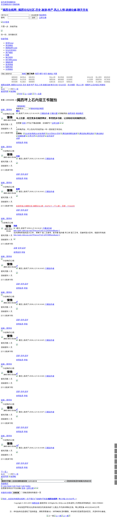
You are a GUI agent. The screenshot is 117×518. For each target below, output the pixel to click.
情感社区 (69, 81)
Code (23, 486)
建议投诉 (107, 77)
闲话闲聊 (69, 77)
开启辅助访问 (6, 4)
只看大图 (53, 113)
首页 (9, 43)
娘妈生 (50, 74)
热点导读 (23, 79)
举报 (26, 143)
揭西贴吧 (11, 48)
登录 (24, 123)
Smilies (28, 486)
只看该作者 (44, 113)
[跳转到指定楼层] (36, 108)
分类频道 (9, 69)
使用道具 (19, 143)
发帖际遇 (9, 62)
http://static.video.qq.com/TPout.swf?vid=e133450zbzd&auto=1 (37, 230)
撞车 (41, 74)
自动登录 (35, 15)
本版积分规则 (6, 493)
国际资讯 (32, 77)
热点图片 (23, 81)
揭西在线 (35, 503)
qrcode (55, 95)
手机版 (45, 499)
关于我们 (30, 499)
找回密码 (42, 15)
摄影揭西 (61, 79)
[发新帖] (12, 91)
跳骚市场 (99, 79)
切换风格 (16, 4)
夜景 (37, 74)
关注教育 (69, 79)
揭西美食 (52, 79)
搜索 (24, 74)
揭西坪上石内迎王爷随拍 (95, 85)
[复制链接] (21, 106)
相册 (7, 55)
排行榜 (11, 60)
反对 (26, 174)
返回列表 (4, 91)
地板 (15, 226)
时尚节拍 (90, 81)
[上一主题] (27, 94)
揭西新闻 (14, 77)
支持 (22, 174)
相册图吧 (32, 81)
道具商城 (9, 64)
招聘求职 (9, 67)
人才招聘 (90, 79)
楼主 (18, 111)
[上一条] (50, 516)
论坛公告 (90, 77)
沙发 (18, 156)
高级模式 (4, 484)
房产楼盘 (9, 53)
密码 (3, 18)
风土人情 (52, 77)
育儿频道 (99, 81)
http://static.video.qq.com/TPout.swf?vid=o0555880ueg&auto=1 (37, 235)
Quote (18, 486)
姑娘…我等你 (6, 110)
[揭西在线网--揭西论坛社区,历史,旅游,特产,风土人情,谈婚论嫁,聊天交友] (44, 9)
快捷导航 (4, 39)
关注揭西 (71, 85)
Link (14, 486)
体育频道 (107, 81)
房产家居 (107, 79)
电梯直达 (19, 108)
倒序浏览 (71, 113)
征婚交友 (52, 81)
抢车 (45, 74)
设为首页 (4, 2)
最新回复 (32, 79)
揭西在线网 (52, 499)
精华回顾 (14, 81)
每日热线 (61, 77)
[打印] (19, 94)
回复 (18, 138)
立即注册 (42, 18)
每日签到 (9, 57)
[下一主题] (36, 94)
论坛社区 (10, 50)
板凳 (18, 189)
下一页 (15, 89)
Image (9, 486)
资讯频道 (9, 45)
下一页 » (4, 472)
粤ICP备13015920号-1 (67, 499)
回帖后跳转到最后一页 (32, 493)
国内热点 (23, 77)
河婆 (55, 74)
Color (5, 486)
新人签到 (99, 77)
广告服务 (38, 499)
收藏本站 (12, 2)
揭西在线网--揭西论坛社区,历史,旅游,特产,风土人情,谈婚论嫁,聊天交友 (29, 85)
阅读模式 (79, 113)
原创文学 (61, 81)
